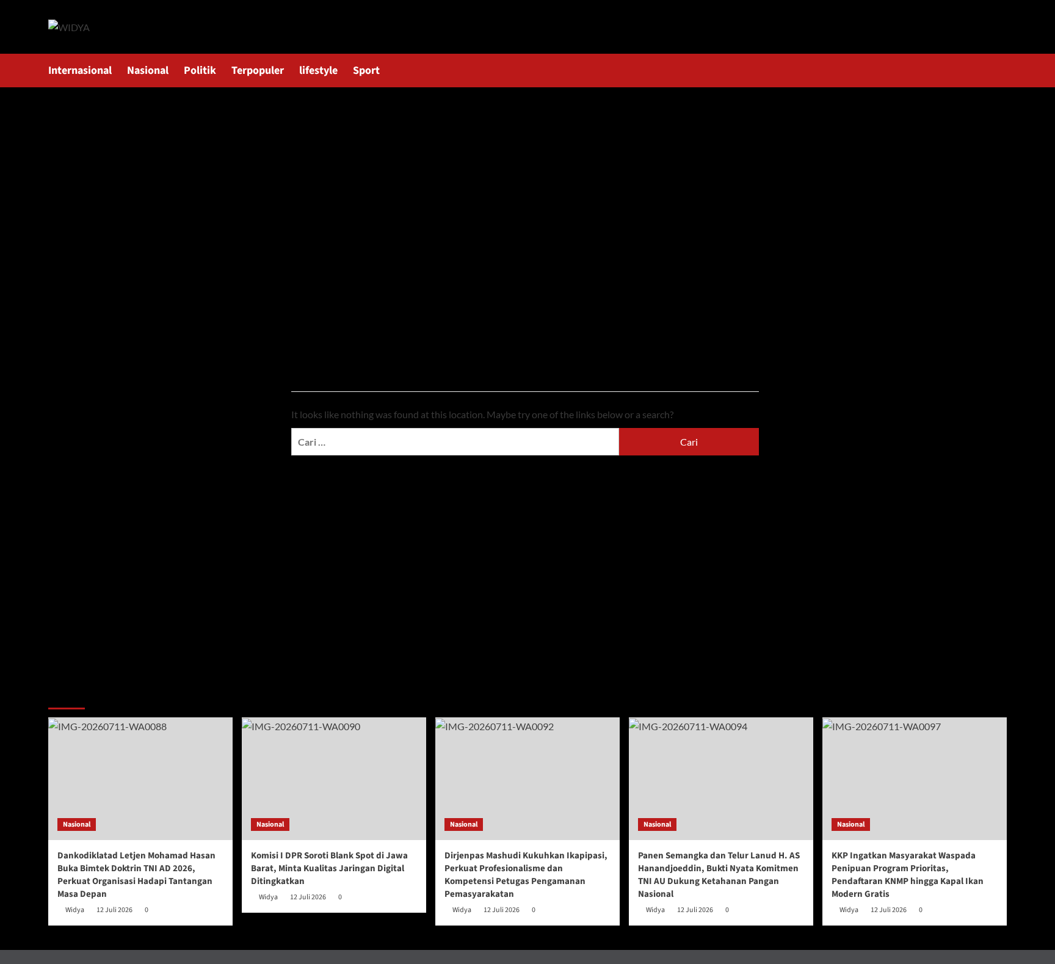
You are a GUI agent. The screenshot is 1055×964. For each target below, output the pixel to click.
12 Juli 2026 (114, 910)
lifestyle (318, 70)
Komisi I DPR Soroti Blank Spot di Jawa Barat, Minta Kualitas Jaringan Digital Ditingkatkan (329, 868)
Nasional (148, 70)
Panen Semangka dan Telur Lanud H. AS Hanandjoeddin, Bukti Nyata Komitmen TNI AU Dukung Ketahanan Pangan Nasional (719, 875)
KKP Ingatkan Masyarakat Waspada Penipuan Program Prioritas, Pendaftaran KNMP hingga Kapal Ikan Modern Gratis (908, 875)
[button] (999, 70)
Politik (200, 70)
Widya (74, 910)
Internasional (80, 70)
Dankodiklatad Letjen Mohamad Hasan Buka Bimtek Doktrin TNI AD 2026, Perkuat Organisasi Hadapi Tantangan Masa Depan (136, 875)
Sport (366, 70)
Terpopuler (257, 70)
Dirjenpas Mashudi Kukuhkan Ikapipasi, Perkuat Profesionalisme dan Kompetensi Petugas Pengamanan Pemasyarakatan (525, 875)
